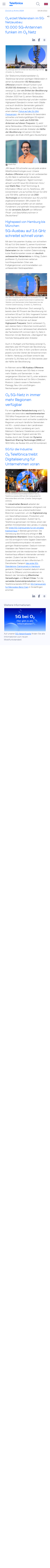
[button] (33, 40)
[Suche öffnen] (38, 4)
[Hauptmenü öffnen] (4, 4)
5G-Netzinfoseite (23, 633)
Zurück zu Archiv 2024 (14, 11)
